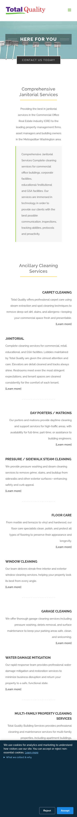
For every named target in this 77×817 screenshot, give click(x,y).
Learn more (31, 752)
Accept (65, 810)
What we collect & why (19, 757)
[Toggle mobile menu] (70, 10)
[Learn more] (64, 324)
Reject (47, 810)
